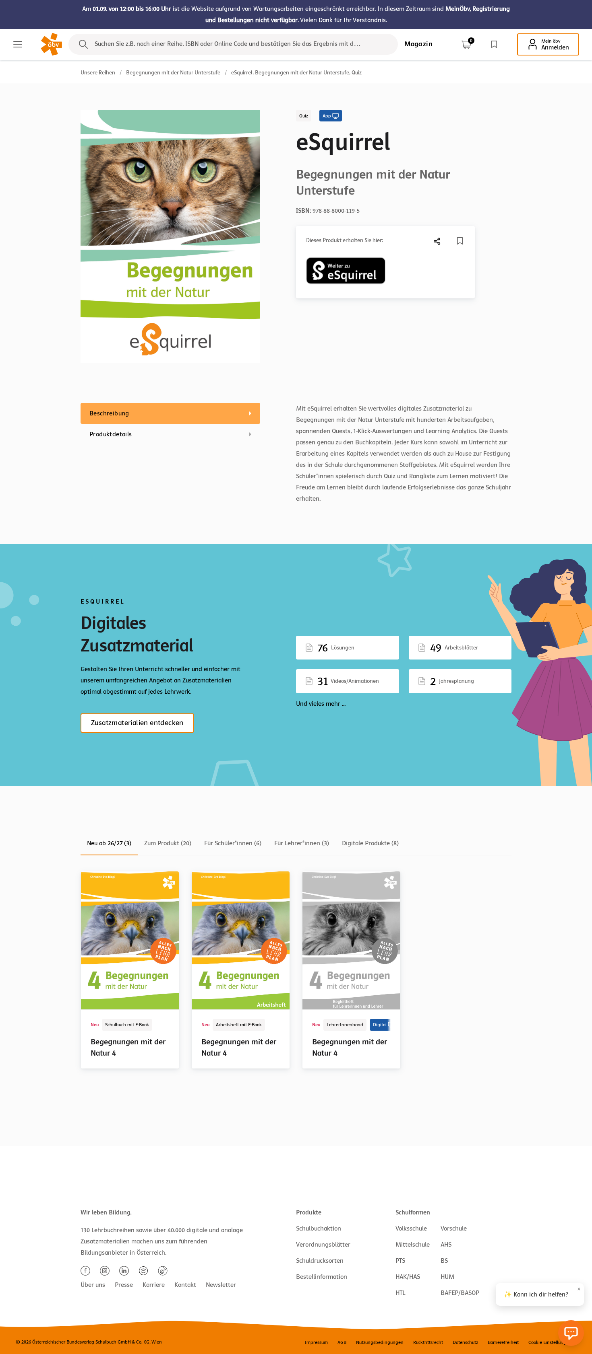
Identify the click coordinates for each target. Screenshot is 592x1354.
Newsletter (221, 1284)
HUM (447, 1276)
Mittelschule (412, 1244)
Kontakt (185, 1284)
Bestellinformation (321, 1276)
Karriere (154, 1284)
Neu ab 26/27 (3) (109, 843)
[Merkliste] (494, 44)
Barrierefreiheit (503, 1342)
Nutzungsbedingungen (380, 1342)
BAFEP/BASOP (460, 1292)
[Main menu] (18, 44)
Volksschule (411, 1228)
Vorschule (454, 1228)
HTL (400, 1292)
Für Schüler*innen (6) (232, 843)
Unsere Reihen (98, 72)
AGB (341, 1342)
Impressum (316, 1342)
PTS (400, 1260)
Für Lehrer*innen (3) (301, 843)
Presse (124, 1284)
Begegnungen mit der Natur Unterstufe (173, 72)
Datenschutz (465, 1342)
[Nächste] (437, 241)
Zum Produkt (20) (167, 843)
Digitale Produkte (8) (370, 843)
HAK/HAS (407, 1276)
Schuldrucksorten (320, 1260)
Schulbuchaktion (318, 1228)
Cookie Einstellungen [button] (549, 1342)
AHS (446, 1244)
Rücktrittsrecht (428, 1342)
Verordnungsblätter (323, 1244)
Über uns (93, 1284)
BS (444, 1260)
